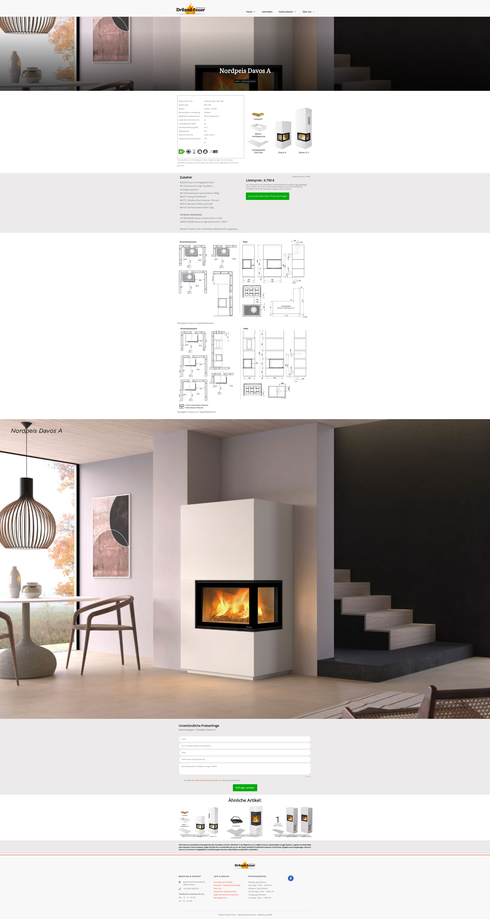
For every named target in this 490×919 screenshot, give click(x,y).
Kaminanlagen (248, 81)
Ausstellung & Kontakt (223, 882)
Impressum (218, 891)
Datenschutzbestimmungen (207, 780)
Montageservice (220, 898)
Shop (237, 81)
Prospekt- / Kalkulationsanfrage (227, 885)
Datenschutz (231, 891)
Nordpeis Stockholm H (292, 822)
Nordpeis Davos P (198, 822)
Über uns (218, 888)
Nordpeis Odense (245, 822)
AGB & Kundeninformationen (226, 894)
